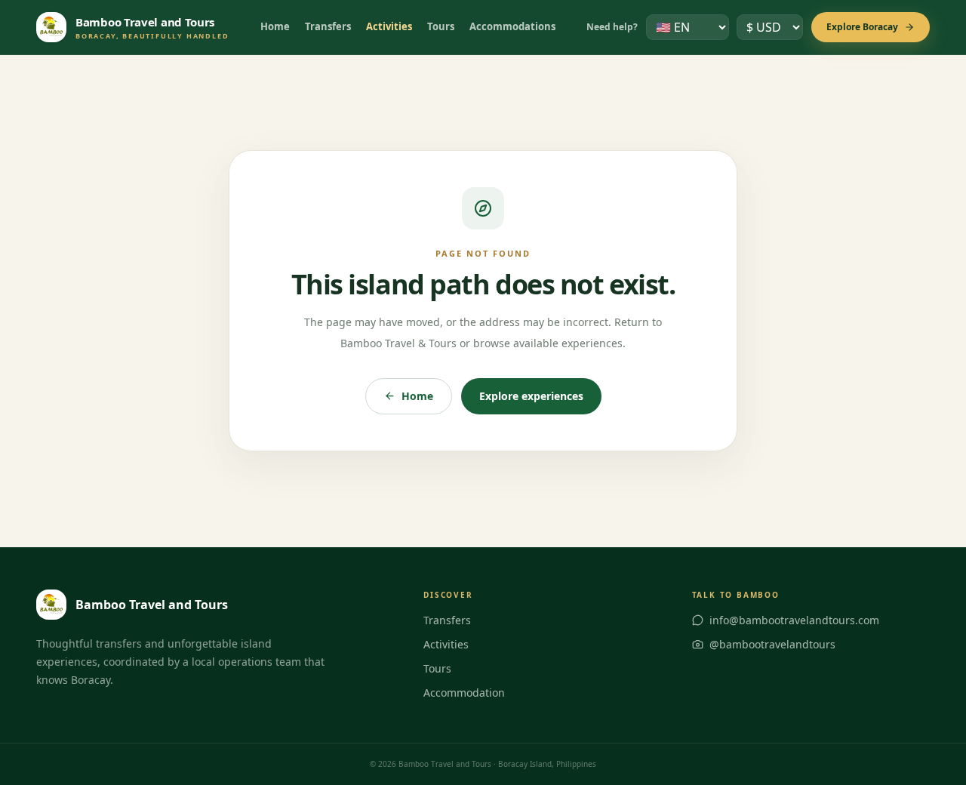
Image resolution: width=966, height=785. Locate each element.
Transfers (328, 26)
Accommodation (464, 692)
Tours (440, 26)
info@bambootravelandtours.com (794, 620)
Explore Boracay (862, 26)
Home (275, 26)
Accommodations (512, 26)
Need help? (612, 27)
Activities (389, 26)
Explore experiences (531, 396)
